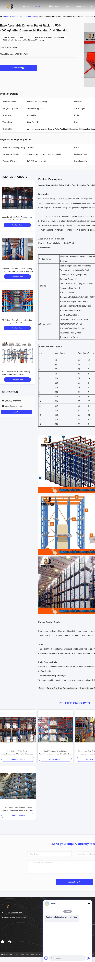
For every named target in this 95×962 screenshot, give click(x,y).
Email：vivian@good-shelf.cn (15, 917)
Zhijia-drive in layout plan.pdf (51, 239)
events (66, 6)
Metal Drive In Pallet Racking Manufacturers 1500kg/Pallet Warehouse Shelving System (18, 752)
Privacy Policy (6, 954)
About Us (53, 6)
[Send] (89, 958)
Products (39, 6)
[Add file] (46, 958)
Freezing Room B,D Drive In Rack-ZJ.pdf (56, 243)
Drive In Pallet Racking (28, 16)
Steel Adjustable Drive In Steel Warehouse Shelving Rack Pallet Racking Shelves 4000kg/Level (55, 752)
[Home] (10, 6)
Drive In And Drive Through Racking (62, 688)
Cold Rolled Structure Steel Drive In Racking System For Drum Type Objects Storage (18, 809)
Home (26, 6)
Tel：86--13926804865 (13, 913)
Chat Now (17, 68)
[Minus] (88, 903)
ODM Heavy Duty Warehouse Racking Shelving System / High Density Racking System (17, 323)
